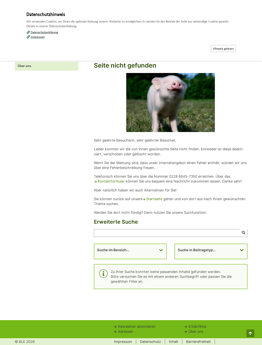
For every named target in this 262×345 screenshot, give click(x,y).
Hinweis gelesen (223, 48)
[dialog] (131, 172)
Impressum (38, 37)
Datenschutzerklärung (44, 32)
